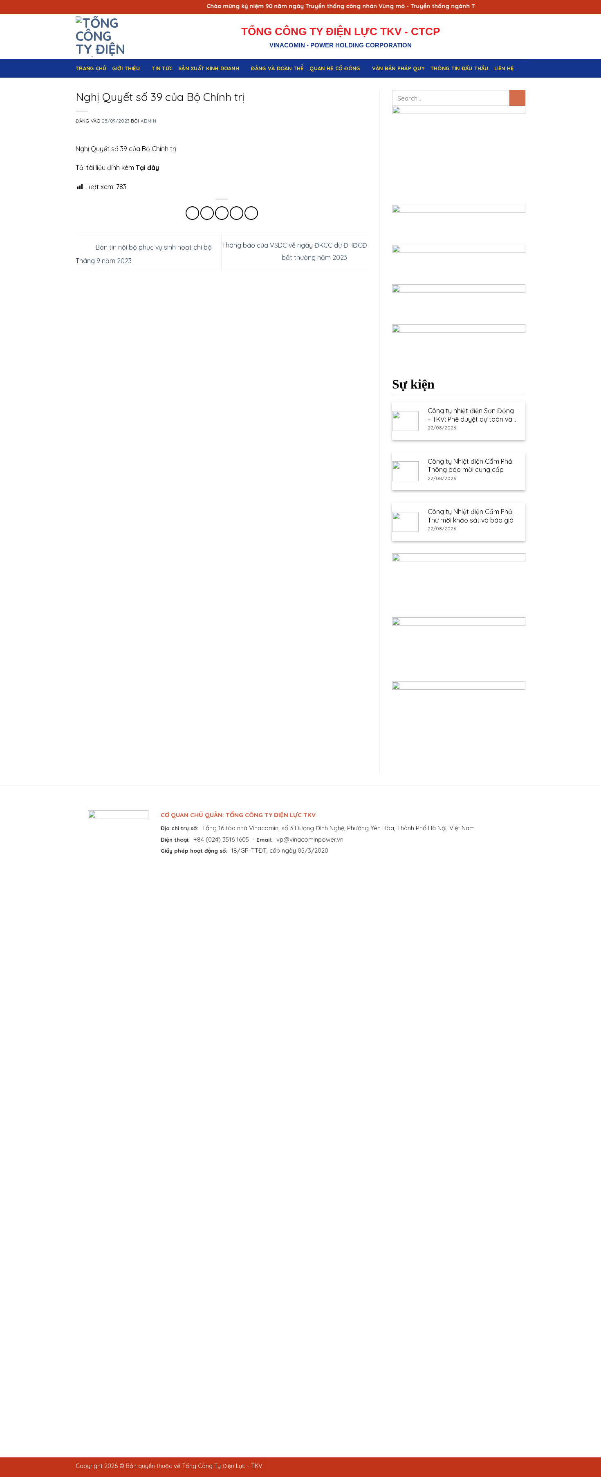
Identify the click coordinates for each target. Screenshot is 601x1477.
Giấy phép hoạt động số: (194, 850)
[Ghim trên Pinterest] (236, 213)
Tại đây (147, 167)
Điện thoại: (175, 839)
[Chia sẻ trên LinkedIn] (251, 213)
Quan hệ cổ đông (334, 68)
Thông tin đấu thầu (460, 68)
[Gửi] (517, 98)
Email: (264, 839)
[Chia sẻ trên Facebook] (192, 213)
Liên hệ (504, 68)
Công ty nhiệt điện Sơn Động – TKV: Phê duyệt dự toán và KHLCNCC (471, 415)
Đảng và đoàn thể (277, 68)
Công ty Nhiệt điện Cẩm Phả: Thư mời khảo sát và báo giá (471, 515)
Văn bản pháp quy (398, 68)
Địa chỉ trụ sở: (179, 828)
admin (148, 121)
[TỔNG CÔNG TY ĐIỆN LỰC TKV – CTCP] (110, 36)
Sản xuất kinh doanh (208, 68)
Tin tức (162, 68)
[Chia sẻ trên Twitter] (207, 213)
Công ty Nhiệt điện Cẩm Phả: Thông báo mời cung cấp (471, 465)
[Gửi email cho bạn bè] (222, 213)
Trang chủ (91, 68)
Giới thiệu (126, 68)
